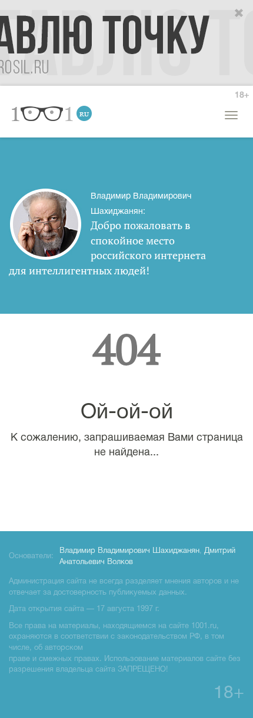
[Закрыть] (239, 13)
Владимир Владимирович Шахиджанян (129, 551)
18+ (242, 95)
